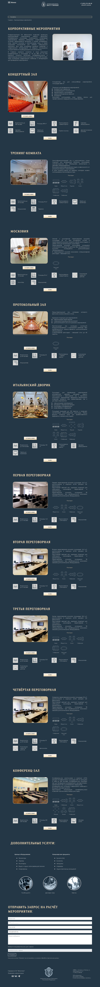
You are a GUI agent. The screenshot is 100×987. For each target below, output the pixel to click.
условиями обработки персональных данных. (47, 958)
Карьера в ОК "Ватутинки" (16, 971)
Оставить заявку (27, 116)
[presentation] (10, 96)
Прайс (50, 138)
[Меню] (9, 2)
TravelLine (13, 17)
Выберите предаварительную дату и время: (21, 946)
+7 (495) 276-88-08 (86, 3)
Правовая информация (16, 973)
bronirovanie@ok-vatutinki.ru (84, 978)
